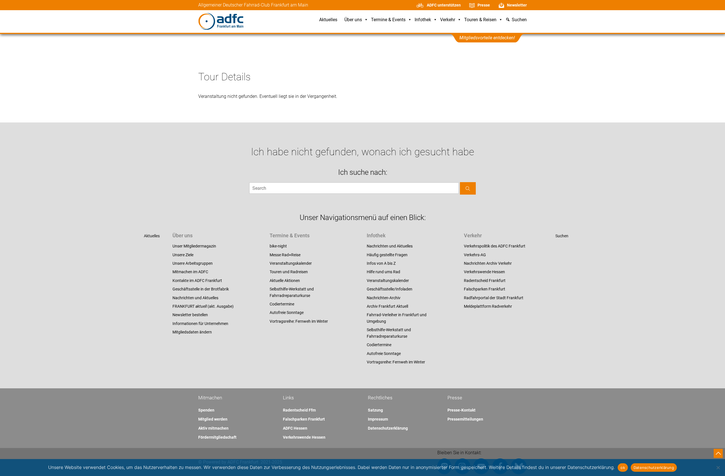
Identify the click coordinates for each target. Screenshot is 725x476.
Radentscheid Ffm (299, 410)
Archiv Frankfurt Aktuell (387, 306)
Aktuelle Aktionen (285, 280)
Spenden (206, 410)
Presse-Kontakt (461, 410)
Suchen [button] (519, 20)
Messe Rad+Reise (285, 255)
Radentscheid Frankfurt (485, 280)
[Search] (468, 188)
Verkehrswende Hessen (484, 272)
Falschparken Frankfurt (484, 289)
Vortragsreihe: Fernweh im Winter (299, 321)
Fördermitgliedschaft (217, 437)
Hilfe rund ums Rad (383, 272)
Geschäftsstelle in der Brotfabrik (200, 289)
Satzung (375, 410)
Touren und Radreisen (289, 272)
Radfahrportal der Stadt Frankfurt (493, 298)
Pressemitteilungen (465, 419)
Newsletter (517, 5)
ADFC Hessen (295, 428)
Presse (483, 5)
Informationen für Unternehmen (200, 323)
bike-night (278, 246)
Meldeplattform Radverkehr (488, 306)
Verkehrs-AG (475, 255)
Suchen (561, 236)
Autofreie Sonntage (287, 312)
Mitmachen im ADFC (190, 272)
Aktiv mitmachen (213, 428)
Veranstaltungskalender (291, 263)
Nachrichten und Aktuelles (195, 298)
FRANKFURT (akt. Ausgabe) (203, 306)
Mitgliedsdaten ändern (192, 332)
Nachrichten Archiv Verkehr (488, 263)
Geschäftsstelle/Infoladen (389, 289)
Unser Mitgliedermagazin (194, 246)
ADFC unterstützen (444, 5)
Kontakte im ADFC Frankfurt (197, 280)
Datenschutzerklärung (388, 428)
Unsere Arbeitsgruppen (192, 263)
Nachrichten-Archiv (383, 298)
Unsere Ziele (182, 255)
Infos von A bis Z (381, 263)
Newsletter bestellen (190, 315)
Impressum (378, 419)
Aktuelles (328, 20)
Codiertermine (282, 304)
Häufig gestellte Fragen (387, 255)
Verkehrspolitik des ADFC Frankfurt (494, 246)
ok (622, 467)
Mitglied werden (212, 419)
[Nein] (718, 467)
